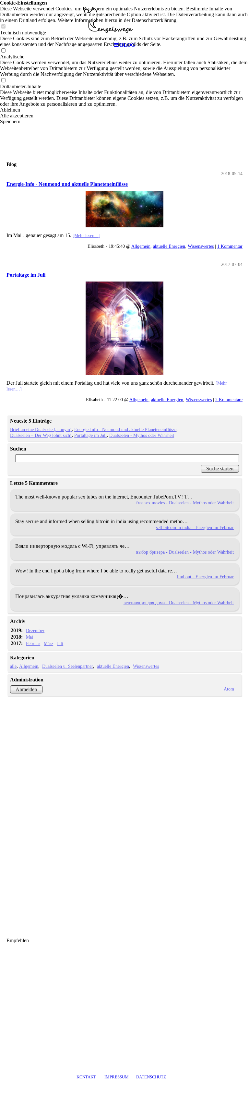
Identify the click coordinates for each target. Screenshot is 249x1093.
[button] (124, 110)
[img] (124, 19)
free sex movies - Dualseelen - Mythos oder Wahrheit (185, 502)
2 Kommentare (229, 399)
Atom (229, 688)
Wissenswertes (201, 246)
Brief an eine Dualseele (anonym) (41, 429)
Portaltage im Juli (25, 275)
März (48, 643)
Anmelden (26, 689)
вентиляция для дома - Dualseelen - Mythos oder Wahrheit (179, 602)
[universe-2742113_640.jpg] (124, 209)
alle (13, 666)
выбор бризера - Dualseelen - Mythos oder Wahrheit (185, 552)
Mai (29, 637)
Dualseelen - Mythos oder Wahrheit (141, 435)
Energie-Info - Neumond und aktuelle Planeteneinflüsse (67, 184)
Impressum (116, 1077)
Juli (60, 643)
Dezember (35, 630)
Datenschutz (151, 1077)
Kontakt (86, 1077)
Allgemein (140, 246)
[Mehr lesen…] (87, 235)
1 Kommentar (230, 246)
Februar (33, 643)
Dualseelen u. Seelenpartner (67, 666)
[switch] (3, 80)
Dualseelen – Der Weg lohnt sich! (41, 435)
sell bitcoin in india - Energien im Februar (195, 527)
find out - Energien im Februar (205, 576)
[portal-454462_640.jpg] (124, 328)
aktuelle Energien (169, 246)
